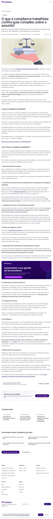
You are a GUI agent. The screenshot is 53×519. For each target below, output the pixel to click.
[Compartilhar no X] (48, 34)
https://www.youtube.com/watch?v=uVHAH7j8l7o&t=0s (16, 141)
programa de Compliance (15, 230)
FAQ (2, 492)
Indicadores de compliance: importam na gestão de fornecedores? (39, 443)
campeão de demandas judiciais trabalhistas (26, 69)
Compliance (8, 11)
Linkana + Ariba (22, 470)
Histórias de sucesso (41, 468)
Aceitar (40, 514)
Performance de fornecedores (8, 475)
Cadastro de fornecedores (7, 468)
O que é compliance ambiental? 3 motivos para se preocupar (13, 443)
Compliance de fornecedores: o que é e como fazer (13, 437)
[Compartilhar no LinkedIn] (45, 34)
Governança (21, 487)
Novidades (4, 489)
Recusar (47, 514)
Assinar (47, 504)
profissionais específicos (20, 191)
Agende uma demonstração (10, 452)
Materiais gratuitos (6, 487)
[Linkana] (7, 2)
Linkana (15, 341)
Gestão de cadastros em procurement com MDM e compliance (38, 437)
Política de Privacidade (23, 515)
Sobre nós (21, 484)
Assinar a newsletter (42, 395)
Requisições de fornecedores (8, 473)
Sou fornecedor (5, 494)
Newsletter (21, 489)
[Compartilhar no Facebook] (50, 34)
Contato (20, 492)
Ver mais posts (26, 452)
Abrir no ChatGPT (44, 383)
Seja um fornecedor (40, 470)
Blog (4, 11)
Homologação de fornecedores (8, 470)
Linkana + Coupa (23, 468)
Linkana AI (4, 478)
